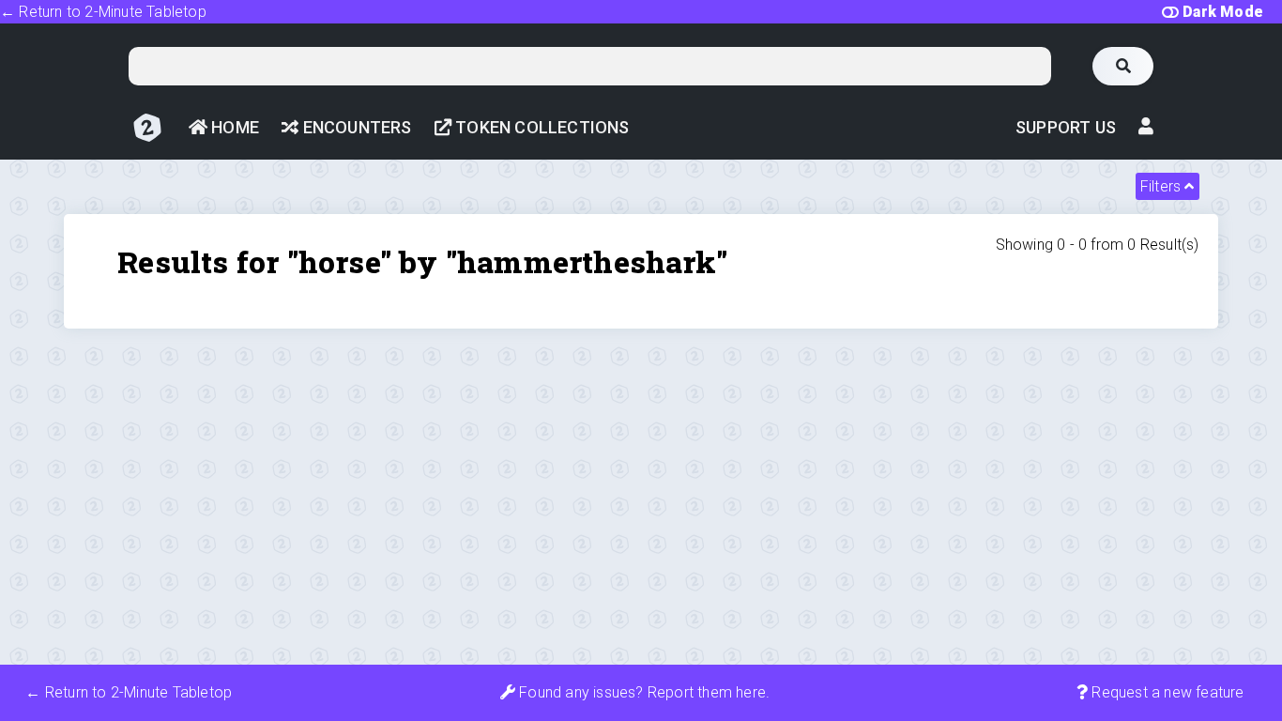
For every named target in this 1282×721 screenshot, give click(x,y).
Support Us (1065, 127)
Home (233, 127)
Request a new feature (1166, 692)
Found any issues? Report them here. (642, 692)
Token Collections (540, 127)
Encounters (354, 127)
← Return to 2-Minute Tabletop (103, 12)
